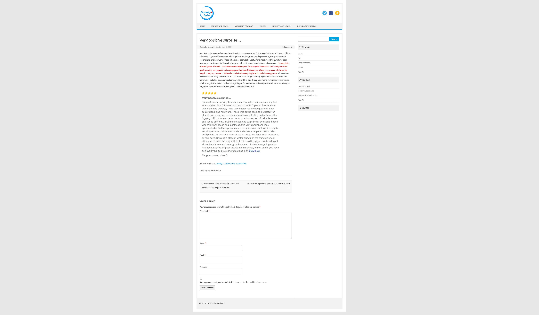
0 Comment (287, 47)
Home (202, 26)
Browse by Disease (220, 26)
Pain (299, 58)
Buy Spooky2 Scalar (307, 26)
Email (203, 255)
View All (301, 72)
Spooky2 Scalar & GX (306, 91)
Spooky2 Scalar (214, 170)
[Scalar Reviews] (207, 19)
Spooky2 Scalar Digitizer (307, 95)
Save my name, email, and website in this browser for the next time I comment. (233, 282)
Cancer (300, 54)
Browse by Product (244, 26)
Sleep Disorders (304, 63)
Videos (263, 26)
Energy (300, 67)
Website (203, 267)
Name (203, 243)
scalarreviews (208, 47)
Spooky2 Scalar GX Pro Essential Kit (231, 163)
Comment (204, 211)
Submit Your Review (281, 26)
